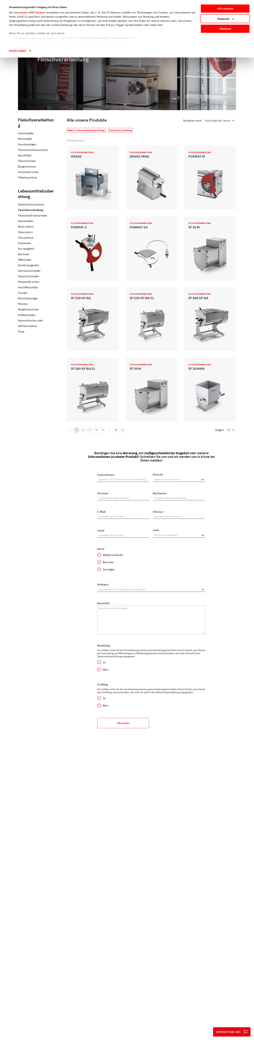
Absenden (123, 723)
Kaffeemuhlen (26, 315)
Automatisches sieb (30, 320)
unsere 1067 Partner (32, 12)
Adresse (158, 511)
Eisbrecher (24, 243)
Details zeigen (17, 50)
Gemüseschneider (29, 270)
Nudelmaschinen (28, 309)
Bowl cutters (26, 226)
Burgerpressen (27, 166)
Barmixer (23, 254)
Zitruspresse (26, 237)
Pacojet (22, 293)
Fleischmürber (27, 161)
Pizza (21, 331)
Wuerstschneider (28, 276)
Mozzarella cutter (29, 281)
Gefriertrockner (27, 326)
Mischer (23, 304)
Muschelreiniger (28, 298)
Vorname (103, 493)
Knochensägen (27, 144)
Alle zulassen (225, 8)
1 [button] (76, 429)
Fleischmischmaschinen (33, 150)
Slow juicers (25, 232)
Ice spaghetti (26, 248)
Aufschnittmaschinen (31, 204)
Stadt (100, 530)
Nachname (159, 493)
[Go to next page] (122, 430)
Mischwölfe (25, 139)
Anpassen (223, 18)
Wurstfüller (25, 155)
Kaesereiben (26, 221)
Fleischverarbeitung (30, 210)
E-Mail (101, 511)
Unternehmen (106, 474)
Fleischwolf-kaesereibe (32, 215)
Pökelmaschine (27, 177)
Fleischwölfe (26, 133)
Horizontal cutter (28, 172)
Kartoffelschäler (28, 287)
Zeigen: (219, 429)
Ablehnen (225, 28)
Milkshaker (24, 259)
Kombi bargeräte (28, 265)
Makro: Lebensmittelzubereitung (86, 130)
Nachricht (103, 603)
